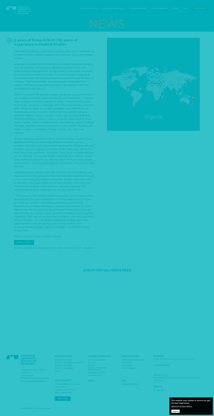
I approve (175, 411)
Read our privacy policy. (181, 406)
